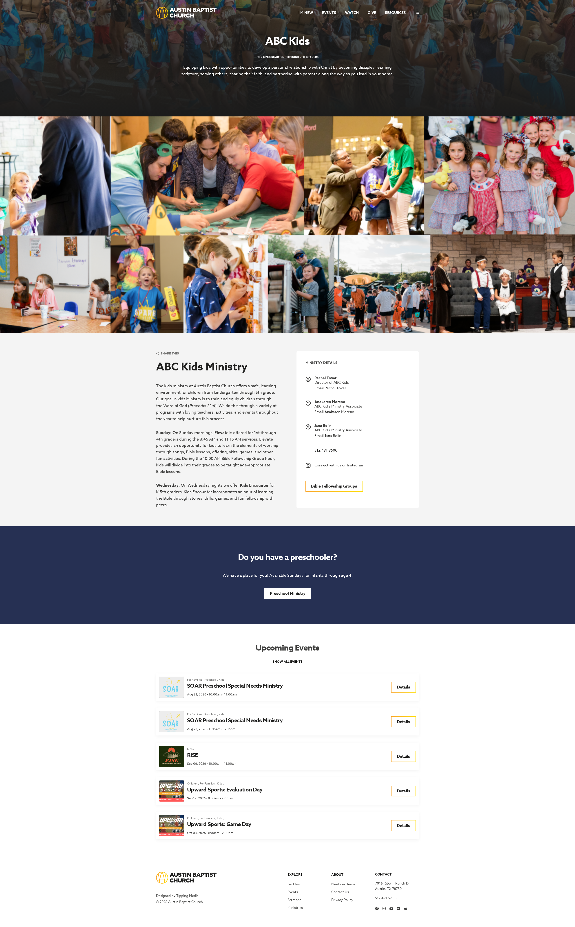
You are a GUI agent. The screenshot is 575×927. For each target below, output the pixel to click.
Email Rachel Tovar (330, 388)
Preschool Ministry (287, 593)
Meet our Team (343, 884)
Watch (352, 13)
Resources (395, 13)
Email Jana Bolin (327, 436)
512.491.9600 (325, 450)
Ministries (295, 907)
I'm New (306, 13)
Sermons (294, 899)
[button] (416, 13)
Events (329, 13)
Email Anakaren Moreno (334, 412)
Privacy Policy (342, 899)
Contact (383, 874)
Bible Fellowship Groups (334, 486)
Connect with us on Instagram (339, 465)
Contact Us (340, 891)
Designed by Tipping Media (177, 895)
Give (372, 13)
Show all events (287, 661)
